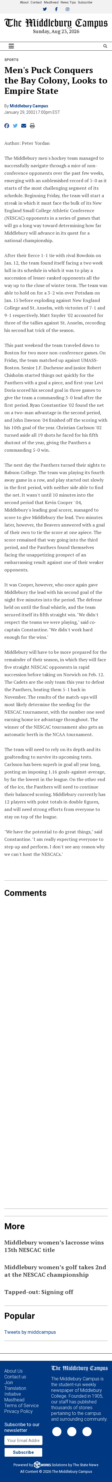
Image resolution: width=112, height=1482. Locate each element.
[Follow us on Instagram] (87, 1431)
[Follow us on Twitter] (57, 1431)
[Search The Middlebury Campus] (105, 46)
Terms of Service (21, 1405)
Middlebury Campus (29, 106)
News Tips (68, 2)
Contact (36, 2)
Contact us (15, 1377)
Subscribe (85, 2)
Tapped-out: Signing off (38, 1292)
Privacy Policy (18, 1411)
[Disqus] (56, 970)
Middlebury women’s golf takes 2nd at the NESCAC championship (55, 1270)
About (24, 2)
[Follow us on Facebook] (72, 1431)
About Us (13, 1371)
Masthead (51, 2)
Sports (11, 60)
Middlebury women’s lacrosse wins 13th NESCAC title (54, 1246)
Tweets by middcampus (30, 1332)
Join (8, 1382)
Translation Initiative (15, 1391)
